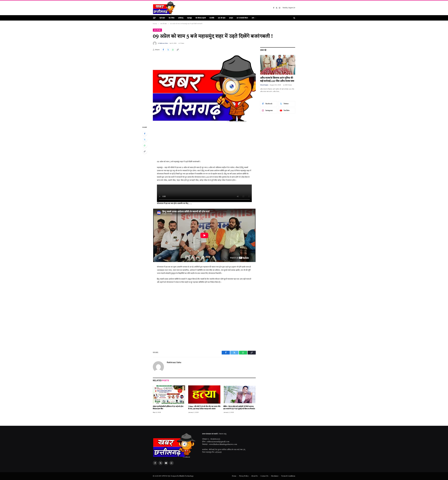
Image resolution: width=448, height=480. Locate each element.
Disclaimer (274, 476)
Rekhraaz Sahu (163, 43)
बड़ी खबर (162, 18)
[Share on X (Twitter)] (168, 50)
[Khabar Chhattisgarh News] (164, 7)
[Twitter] (144, 139)
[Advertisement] (204, 143)
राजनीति (211, 18)
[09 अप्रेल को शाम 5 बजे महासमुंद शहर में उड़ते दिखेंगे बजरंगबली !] (204, 88)
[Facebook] (144, 133)
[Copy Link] (178, 50)
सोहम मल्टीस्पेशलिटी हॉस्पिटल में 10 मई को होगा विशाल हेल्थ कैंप (168, 408)
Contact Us (264, 476)
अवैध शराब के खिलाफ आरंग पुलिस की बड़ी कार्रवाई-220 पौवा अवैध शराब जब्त (277, 79)
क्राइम (231, 18)
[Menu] (154, 18)
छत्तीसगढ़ (180, 18)
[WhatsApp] (144, 145)
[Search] (294, 17)
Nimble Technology (186, 476)
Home (234, 476)
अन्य (253, 18)
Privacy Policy (243, 476)
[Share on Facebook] (163, 50)
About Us (254, 476)
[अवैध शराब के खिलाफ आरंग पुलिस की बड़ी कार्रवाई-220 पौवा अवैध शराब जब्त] (277, 65)
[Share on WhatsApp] (173, 50)
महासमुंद (189, 18)
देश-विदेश (171, 18)
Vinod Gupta (264, 85)
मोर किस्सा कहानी (201, 18)
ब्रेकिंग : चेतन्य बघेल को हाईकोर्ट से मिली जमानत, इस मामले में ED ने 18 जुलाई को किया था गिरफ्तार (239, 408)
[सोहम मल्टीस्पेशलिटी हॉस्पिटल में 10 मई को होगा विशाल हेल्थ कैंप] (169, 394)
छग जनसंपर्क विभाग (242, 18)
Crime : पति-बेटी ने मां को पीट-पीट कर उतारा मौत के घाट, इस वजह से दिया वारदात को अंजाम (204, 408)
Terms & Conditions (288, 476)
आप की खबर (221, 18)
